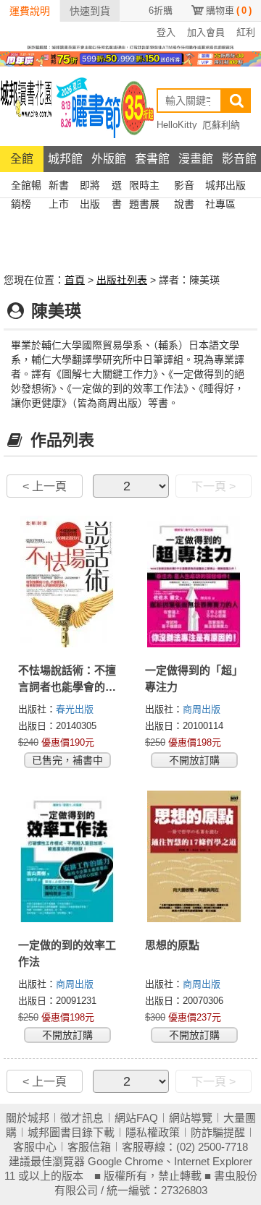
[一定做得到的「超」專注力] (193, 581)
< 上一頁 (44, 486)
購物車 (229, 10)
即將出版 (90, 187)
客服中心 (35, 1147)
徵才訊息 (82, 1118)
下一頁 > (213, 486)
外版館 (108, 159)
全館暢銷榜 (26, 187)
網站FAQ (136, 1118)
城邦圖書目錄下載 (71, 1132)
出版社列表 (121, 280)
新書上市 (59, 187)
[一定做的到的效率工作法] (67, 856)
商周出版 (201, 709)
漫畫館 (195, 159)
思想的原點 (172, 945)
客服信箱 (89, 1147)
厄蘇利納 (221, 124)
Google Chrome (125, 1161)
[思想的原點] (193, 856)
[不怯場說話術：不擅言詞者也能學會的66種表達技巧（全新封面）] (67, 581)
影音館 (239, 159)
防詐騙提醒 (218, 1132)
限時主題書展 (144, 187)
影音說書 (184, 187)
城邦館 (65, 159)
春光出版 (75, 709)
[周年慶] (130, 58)
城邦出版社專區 (225, 187)
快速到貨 (90, 11)
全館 (21, 159)
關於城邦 (27, 1118)
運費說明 (29, 11)
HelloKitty (177, 124)
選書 (117, 187)
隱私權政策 (152, 1132)
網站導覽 (190, 1118)
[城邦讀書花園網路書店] (26, 106)
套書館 (152, 159)
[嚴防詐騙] (130, 46)
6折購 (161, 10)
